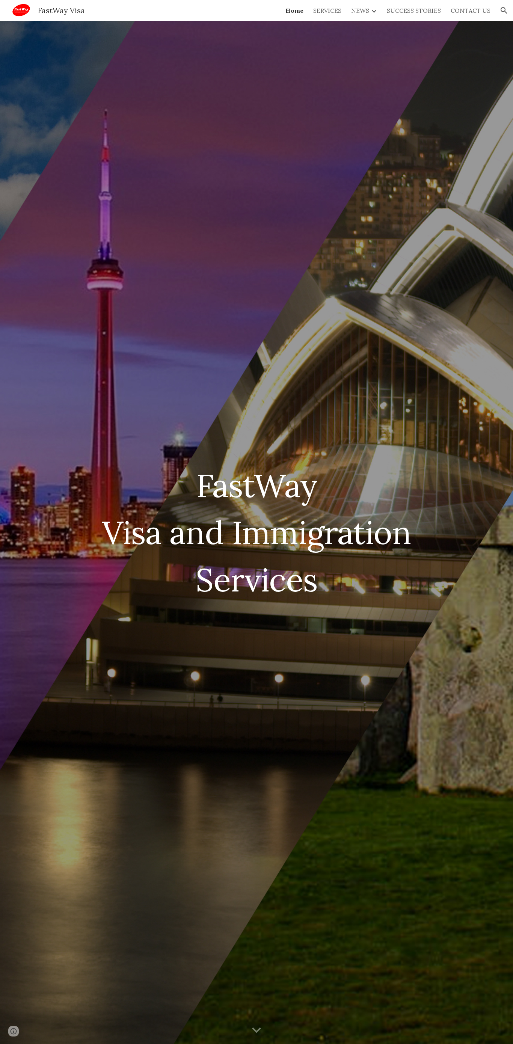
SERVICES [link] (327, 10)
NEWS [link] (360, 10)
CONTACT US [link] (470, 10)
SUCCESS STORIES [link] (414, 10)
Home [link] (294, 10)
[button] (504, 11)
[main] (256, 532)
